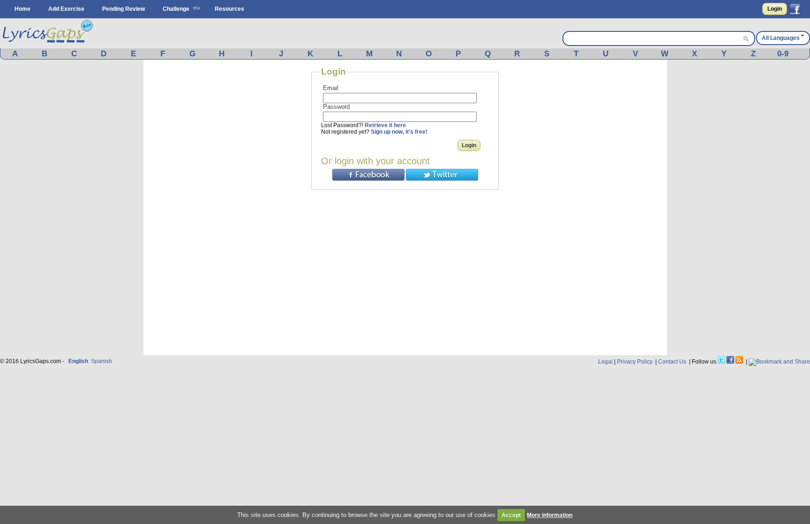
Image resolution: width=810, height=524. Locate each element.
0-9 (782, 53)
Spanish (101, 361)
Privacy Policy (634, 361)
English (78, 361)
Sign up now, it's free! (399, 132)
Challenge (176, 9)
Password (336, 106)
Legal (605, 361)
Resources (229, 9)
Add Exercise (66, 9)
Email (330, 87)
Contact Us (672, 361)
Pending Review (123, 9)
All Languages (781, 38)
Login (774, 9)
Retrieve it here (385, 125)
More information (549, 515)
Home (22, 9)
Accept (511, 515)
